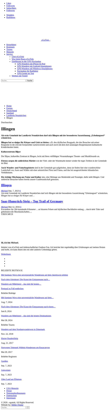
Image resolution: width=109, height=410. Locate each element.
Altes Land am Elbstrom (11, 379)
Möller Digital (17, 405)
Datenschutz (11, 395)
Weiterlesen (6, 254)
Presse (9, 391)
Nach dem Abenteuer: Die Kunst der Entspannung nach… (25, 279)
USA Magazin (12, 388)
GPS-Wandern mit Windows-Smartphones (35, 68)
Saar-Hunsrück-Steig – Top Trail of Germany (32, 201)
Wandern (10, 15)
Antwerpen (6, 370)
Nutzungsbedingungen (15, 393)
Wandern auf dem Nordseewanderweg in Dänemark (23, 329)
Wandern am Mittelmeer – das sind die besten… (21, 284)
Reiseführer (11, 44)
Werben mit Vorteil (20, 76)
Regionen (10, 47)
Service (9, 54)
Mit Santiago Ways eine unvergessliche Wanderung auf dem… (27, 297)
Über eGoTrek (18, 56)
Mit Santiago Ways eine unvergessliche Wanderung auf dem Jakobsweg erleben (34, 275)
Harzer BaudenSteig (9, 338)
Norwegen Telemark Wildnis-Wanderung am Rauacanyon (25, 347)
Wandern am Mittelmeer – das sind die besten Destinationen (26, 316)
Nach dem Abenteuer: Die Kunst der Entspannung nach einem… (28, 307)
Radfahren (10, 17)
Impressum (11, 398)
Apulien (4, 361)
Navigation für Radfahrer (27, 71)
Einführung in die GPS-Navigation (26, 61)
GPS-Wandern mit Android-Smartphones (34, 66)
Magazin (10, 52)
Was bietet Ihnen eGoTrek (23, 59)
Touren (9, 49)
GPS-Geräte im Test (25, 73)
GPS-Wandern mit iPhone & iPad (31, 64)
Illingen (6, 185)
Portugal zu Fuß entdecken (12, 288)
